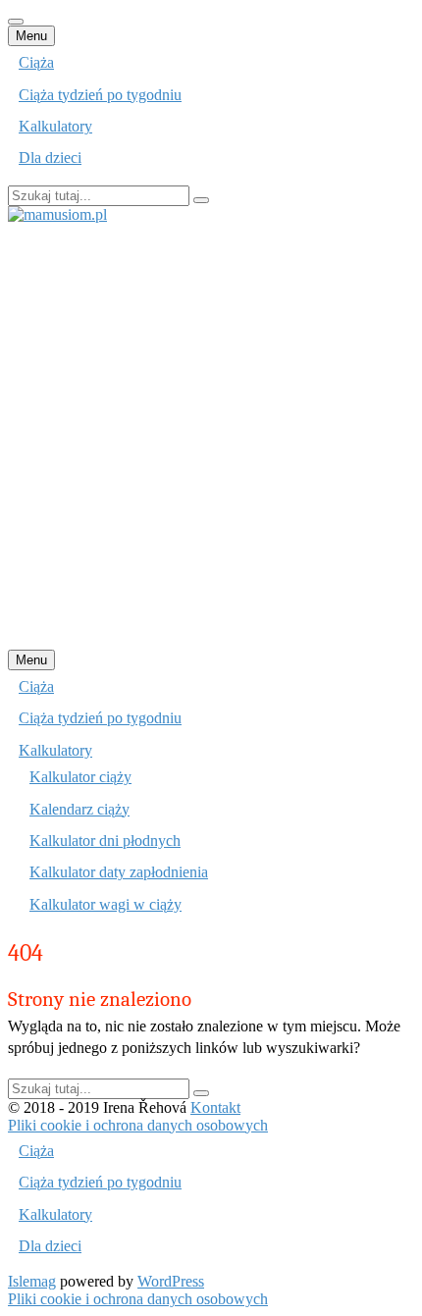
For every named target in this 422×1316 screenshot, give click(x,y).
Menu (31, 35)
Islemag (32, 1281)
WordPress (170, 1281)
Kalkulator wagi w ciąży (105, 904)
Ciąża (36, 62)
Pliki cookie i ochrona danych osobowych (138, 1125)
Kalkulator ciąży (80, 776)
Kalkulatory (55, 126)
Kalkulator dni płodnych (105, 840)
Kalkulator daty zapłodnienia (118, 872)
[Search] (201, 200)
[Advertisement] (211, 435)
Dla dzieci (50, 157)
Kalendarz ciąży (79, 809)
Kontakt (215, 1107)
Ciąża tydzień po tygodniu (100, 94)
